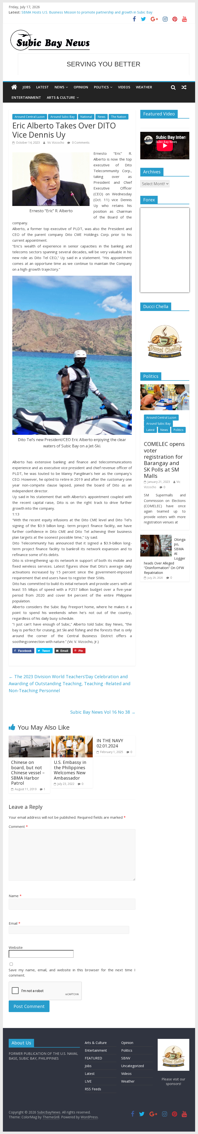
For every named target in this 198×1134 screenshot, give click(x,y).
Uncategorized (132, 1066)
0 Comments (80, 143)
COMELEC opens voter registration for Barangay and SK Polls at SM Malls (164, 459)
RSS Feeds (93, 1089)
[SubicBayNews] (14, 87)
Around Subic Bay (62, 117)
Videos (124, 87)
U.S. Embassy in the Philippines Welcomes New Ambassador (70, 770)
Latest (42, 87)
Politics (101, 87)
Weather (144, 87)
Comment (18, 826)
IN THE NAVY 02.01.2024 (110, 743)
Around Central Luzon (30, 117)
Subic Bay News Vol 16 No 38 (102, 712)
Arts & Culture (61, 97)
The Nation (118, 117)
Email (14, 923)
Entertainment (26, 97)
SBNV (125, 1058)
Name (15, 895)
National (86, 117)
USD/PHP (151, 289)
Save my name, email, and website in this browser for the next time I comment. (72, 972)
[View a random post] (184, 87)
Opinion (81, 87)
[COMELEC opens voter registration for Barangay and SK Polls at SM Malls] (164, 387)
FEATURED (93, 1058)
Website (16, 947)
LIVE (88, 1081)
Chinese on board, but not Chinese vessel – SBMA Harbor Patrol (28, 772)
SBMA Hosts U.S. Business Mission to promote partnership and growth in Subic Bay (86, 12)
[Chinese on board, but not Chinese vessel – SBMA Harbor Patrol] (29, 738)
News (59, 87)
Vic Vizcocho (56, 143)
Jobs (26, 87)
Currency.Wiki (176, 289)
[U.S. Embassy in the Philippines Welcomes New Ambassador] (72, 738)
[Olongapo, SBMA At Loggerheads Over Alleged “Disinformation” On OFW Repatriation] (156, 537)
